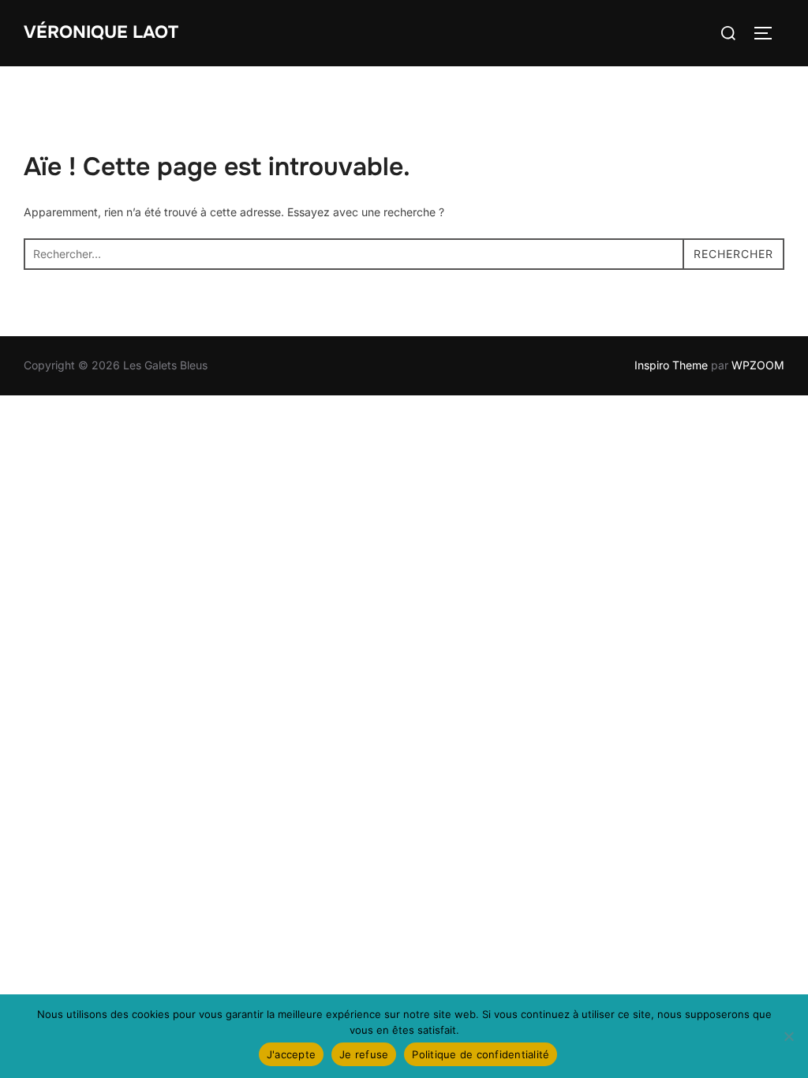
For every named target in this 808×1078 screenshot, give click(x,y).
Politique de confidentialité (480, 1054)
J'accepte (291, 1054)
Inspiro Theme (671, 365)
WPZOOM (757, 365)
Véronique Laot (101, 32)
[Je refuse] (788, 1036)
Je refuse (363, 1054)
